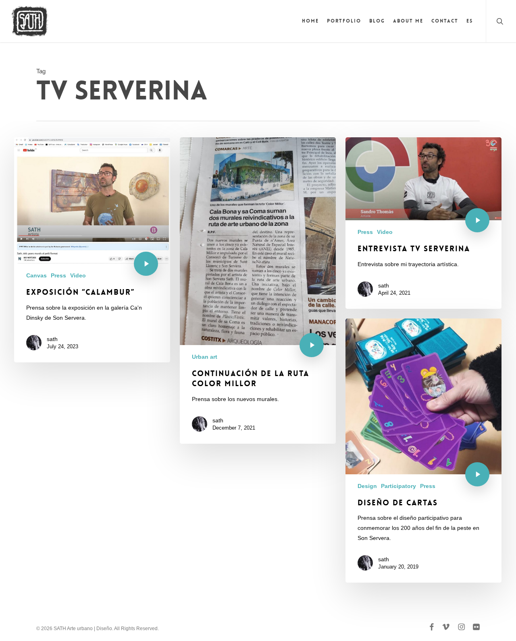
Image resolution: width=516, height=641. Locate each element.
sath (52, 339)
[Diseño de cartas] (423, 450)
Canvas (36, 275)
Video (78, 275)
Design (367, 486)
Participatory (398, 486)
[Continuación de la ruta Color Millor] (257, 290)
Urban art (204, 357)
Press (58, 275)
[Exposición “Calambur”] (92, 249)
